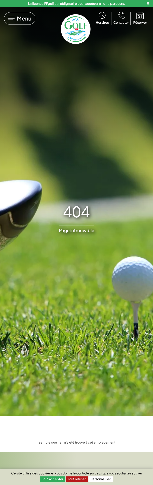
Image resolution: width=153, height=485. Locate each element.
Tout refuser (77, 479)
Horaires (102, 22)
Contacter (121, 22)
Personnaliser (100, 479)
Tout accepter (52, 479)
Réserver (140, 22)
